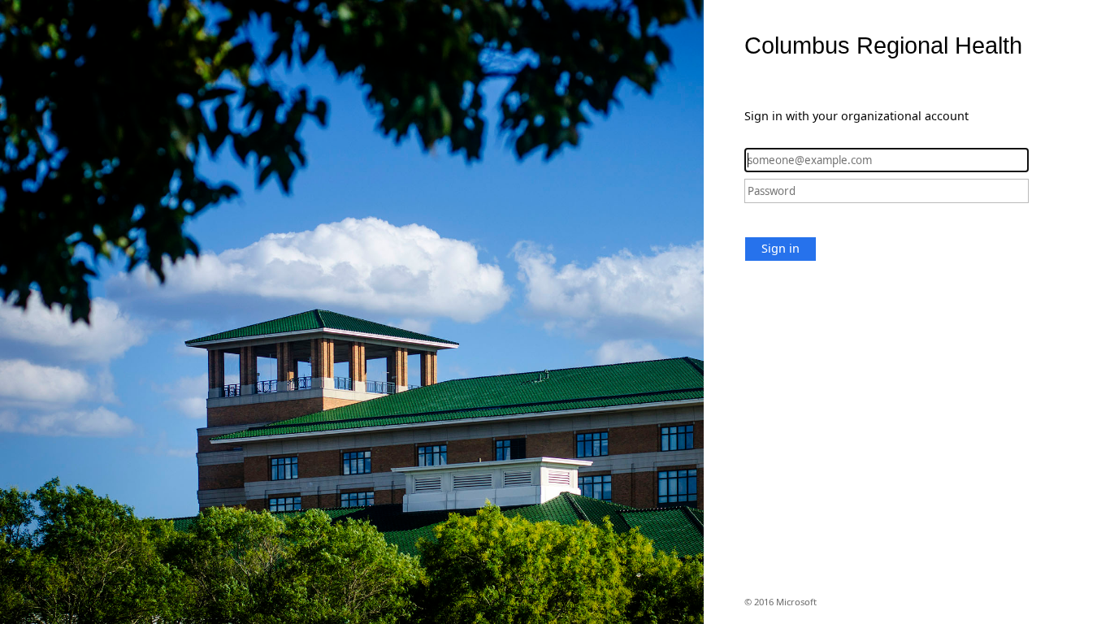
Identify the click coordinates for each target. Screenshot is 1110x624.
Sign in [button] (780, 248)
